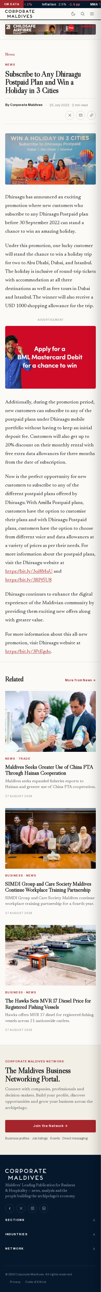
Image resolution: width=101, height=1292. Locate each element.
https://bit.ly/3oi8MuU (29, 571)
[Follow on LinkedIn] (43, 1208)
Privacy (15, 1281)
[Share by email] (80, 115)
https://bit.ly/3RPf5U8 (28, 580)
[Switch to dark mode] (73, 14)
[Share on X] (69, 115)
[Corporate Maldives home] (19, 14)
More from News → (80, 680)
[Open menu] (92, 14)
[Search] (82, 14)
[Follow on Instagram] (32, 1208)
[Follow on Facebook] (9, 1208)
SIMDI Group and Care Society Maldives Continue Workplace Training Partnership (48, 886)
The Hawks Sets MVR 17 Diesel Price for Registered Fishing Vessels (48, 1003)
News (10, 55)
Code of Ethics (35, 1281)
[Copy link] (91, 115)
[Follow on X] (21, 1208)
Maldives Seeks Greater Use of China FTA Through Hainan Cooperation (49, 770)
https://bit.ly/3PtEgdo (28, 651)
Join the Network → (50, 1126)
